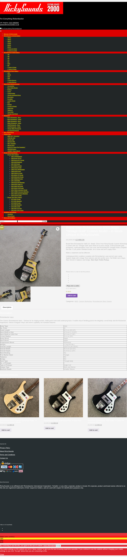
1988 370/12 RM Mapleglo (18, 169)
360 (8, 58)
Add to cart (72, 295)
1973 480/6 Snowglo (16, 166)
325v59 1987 (10, 140)
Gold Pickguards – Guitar (14, 127)
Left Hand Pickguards (13, 130)
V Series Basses (11, 80)
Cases (9, 91)
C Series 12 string (12, 50)
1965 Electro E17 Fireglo (17, 160)
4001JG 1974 (10, 145)
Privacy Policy (5, 448)
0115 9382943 (14, 23)
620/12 (9, 45)
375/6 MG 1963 (11, 138)
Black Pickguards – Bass (14, 117)
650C (8, 63)
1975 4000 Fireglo (16, 203)
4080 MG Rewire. (11, 149)
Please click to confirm (73, 286)
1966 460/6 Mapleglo (16, 162)
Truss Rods (10, 112)
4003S (9, 75)
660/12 (9, 47)
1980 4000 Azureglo (16, 208)
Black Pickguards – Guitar (14, 119)
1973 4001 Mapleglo (16, 201)
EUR (1, 542)
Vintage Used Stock (12, 114)
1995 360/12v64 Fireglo (17, 177)
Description (7, 307)
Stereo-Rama (11, 216)
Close (2, 554)
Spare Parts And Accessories (12, 84)
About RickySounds (7, 451)
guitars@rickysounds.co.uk (9, 25)
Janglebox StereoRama (10, 212)
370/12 (9, 43)
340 (8, 56)
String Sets (10, 108)
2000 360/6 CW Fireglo (17, 186)
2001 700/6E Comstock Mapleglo (19, 192)
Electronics (10, 97)
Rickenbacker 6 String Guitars (12, 52)
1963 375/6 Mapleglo (16, 156)
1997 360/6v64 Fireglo (17, 179)
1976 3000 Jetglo (15, 206)
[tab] (7, 307)
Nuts (8, 102)
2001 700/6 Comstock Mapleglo (19, 193)
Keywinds (10, 99)
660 (8, 65)
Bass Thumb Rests (9, 132)
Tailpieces (10, 110)
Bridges (9, 89)
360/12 (9, 41)
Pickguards (7, 115)
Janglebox (10, 214)
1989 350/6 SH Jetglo (16, 173)
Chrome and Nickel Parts (14, 95)
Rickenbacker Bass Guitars (11, 71)
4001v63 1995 (11, 141)
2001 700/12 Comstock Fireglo (19, 190)
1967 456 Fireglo (15, 164)
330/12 (9, 37)
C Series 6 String (11, 69)
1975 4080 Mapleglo (16, 205)
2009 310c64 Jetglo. (16, 195)
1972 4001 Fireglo (16, 199)
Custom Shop (7, 134)
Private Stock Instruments (11, 153)
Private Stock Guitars (13, 154)
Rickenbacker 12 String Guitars (12, 36)
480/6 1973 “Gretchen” (13, 136)
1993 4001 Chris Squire (17, 210)
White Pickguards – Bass (14, 121)
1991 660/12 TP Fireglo (17, 175)
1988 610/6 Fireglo (16, 171)
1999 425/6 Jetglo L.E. (17, 184)
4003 (8, 73)
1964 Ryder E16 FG (16, 158)
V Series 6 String (11, 67)
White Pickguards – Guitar (14, 123)
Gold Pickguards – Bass (13, 125)
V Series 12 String (12, 49)
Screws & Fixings (12, 106)
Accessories (10, 86)
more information (49, 546)
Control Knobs (11, 93)
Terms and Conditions (9, 218)
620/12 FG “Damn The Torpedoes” (16, 147)
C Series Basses (11, 82)
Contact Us (4, 458)
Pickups (9, 104)
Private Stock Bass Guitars (14, 197)
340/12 (9, 39)
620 (8, 62)
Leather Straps (11, 101)
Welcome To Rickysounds (10, 34)
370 (8, 60)
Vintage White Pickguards (14, 128)
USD (1, 540)
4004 (8, 76)
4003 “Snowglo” (11, 143)
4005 (8, 78)
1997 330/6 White (15, 180)
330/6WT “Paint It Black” (13, 151)
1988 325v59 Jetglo (16, 167)
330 (8, 54)
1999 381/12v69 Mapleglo (18, 182)
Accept (58, 545)
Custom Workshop (85, 301)
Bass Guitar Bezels (12, 88)
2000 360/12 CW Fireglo (17, 188)
